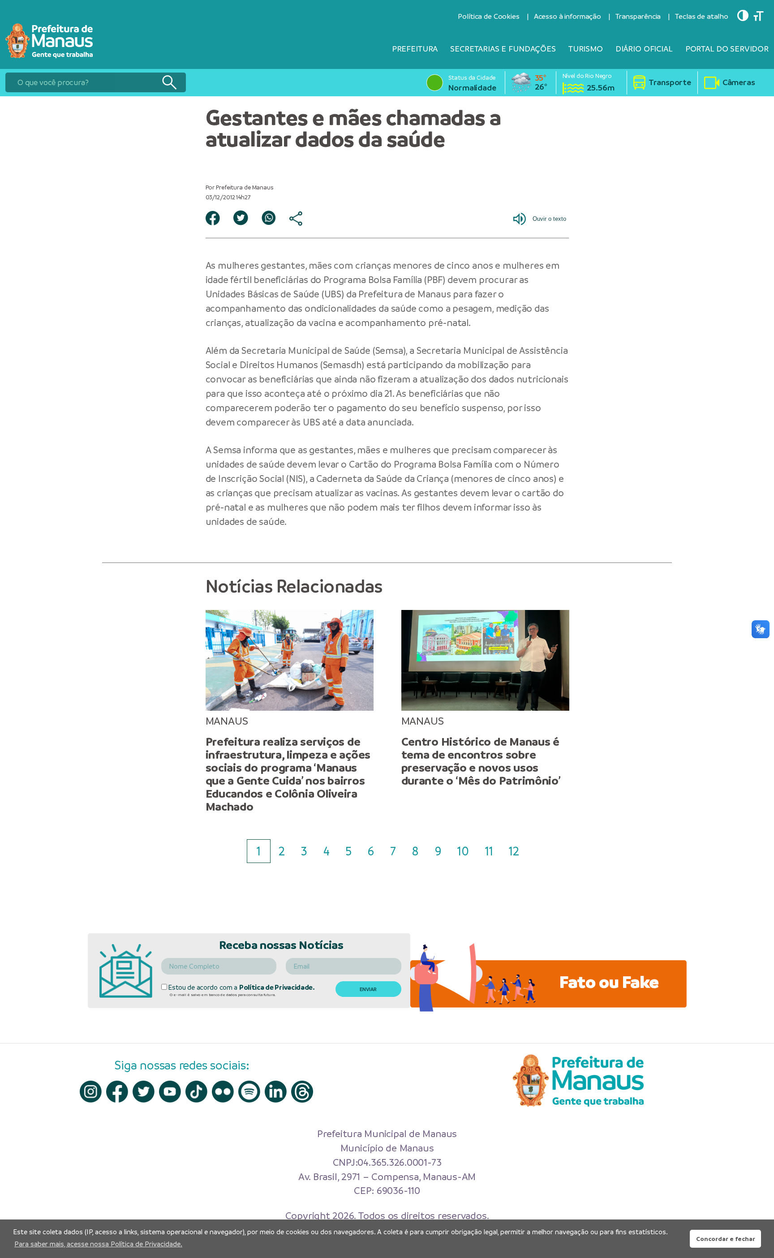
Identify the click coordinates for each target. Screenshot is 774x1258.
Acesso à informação (567, 16)
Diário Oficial (644, 48)
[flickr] (223, 1092)
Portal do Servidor (727, 48)
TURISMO (585, 48)
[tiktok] (196, 1092)
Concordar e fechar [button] (725, 1239)
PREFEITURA (415, 48)
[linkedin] (276, 1092)
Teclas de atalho (701, 16)
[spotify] (249, 1092)
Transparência (638, 16)
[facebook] (117, 1092)
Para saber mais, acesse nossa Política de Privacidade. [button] (98, 1244)
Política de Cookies (488, 16)
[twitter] (144, 1092)
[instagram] (91, 1092)
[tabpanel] (289, 711)
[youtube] (170, 1092)
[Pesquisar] (169, 82)
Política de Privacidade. (277, 987)
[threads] (302, 1092)
